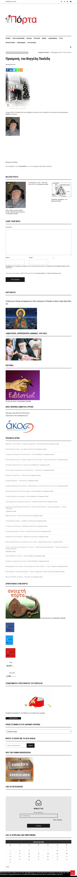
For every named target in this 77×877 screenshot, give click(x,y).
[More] (21, 69)
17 (10, 856)
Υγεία (61, 38)
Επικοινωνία (21, 42)
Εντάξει (2, 876)
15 (57, 853)
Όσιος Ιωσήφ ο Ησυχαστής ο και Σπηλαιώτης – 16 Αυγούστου (24, 470)
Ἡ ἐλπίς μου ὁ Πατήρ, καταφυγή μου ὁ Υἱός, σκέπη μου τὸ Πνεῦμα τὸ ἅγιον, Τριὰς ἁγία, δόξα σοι (38, 302)
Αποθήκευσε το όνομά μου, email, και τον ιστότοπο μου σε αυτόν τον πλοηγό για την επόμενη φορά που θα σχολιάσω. (37, 266)
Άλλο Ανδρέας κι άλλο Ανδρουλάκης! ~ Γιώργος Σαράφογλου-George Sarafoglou (30, 571)
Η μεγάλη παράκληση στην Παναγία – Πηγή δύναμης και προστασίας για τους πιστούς (31, 486)
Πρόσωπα (37, 38)
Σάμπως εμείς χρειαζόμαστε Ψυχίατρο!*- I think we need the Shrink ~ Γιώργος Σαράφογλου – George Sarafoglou (36, 507)
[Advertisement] (54, 19)
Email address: (38, 812)
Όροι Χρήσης (31, 42)
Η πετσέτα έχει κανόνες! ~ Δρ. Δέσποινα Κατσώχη (21, 449)
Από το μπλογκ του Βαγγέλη (17, 52)
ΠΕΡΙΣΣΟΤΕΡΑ (13, 718)
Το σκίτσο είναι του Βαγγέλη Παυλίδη (18, 401)
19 (29, 856)
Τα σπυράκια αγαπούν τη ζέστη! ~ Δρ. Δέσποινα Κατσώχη (23, 531)
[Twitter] (14, 69)
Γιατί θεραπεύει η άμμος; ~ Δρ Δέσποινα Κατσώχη (20, 521)
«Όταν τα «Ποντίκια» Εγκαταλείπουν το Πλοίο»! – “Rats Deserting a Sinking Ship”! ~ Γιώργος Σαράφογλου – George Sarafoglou (37, 547)
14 (48, 853)
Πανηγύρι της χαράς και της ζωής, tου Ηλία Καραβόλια (22, 561)
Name (7, 257)
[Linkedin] (10, 69)
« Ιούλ (7, 867)
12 (29, 853)
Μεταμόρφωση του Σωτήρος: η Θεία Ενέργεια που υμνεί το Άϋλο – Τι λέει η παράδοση (31, 566)
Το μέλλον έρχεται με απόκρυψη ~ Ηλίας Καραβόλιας (22, 496)
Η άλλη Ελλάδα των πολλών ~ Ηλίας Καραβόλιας (20, 556)
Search (30, 745)
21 (48, 856)
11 (19, 853)
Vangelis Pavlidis (43, 52)
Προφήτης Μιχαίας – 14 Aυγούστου (16, 480)
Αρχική (8, 38)
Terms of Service (53, 273)
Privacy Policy (41, 273)
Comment (9, 227)
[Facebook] (7, 69)
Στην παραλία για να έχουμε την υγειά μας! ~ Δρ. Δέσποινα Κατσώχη (26, 501)
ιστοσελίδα (22, 166)
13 (38, 853)
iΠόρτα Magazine (18, 38)
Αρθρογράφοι (10, 42)
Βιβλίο (44, 38)
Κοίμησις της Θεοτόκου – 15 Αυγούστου (18, 475)
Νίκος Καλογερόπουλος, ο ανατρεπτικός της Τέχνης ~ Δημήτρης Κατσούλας (29, 542)
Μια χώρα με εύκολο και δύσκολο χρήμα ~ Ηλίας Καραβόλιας (24, 491)
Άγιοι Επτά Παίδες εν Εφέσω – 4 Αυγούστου (19, 577)
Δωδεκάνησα (52, 38)
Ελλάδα (29, 38)
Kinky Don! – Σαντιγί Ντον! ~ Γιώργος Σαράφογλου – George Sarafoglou (27, 444)
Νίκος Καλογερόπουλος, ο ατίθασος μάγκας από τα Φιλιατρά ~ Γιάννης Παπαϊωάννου (31, 459)
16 (66, 853)
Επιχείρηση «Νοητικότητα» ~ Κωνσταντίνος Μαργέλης (22, 465)
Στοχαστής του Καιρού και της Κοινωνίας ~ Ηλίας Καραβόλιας (24, 454)
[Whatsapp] (17, 69)
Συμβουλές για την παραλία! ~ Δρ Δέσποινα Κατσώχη (22, 536)
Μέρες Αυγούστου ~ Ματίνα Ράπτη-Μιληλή (19, 515)
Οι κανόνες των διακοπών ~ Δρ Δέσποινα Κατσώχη (21, 526)
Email (30, 257)
